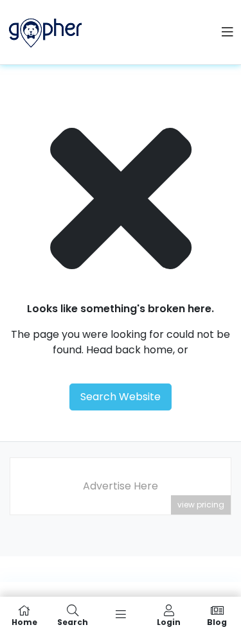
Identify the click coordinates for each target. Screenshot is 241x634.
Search (72, 621)
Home (24, 621)
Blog (217, 621)
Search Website (120, 396)
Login (169, 621)
